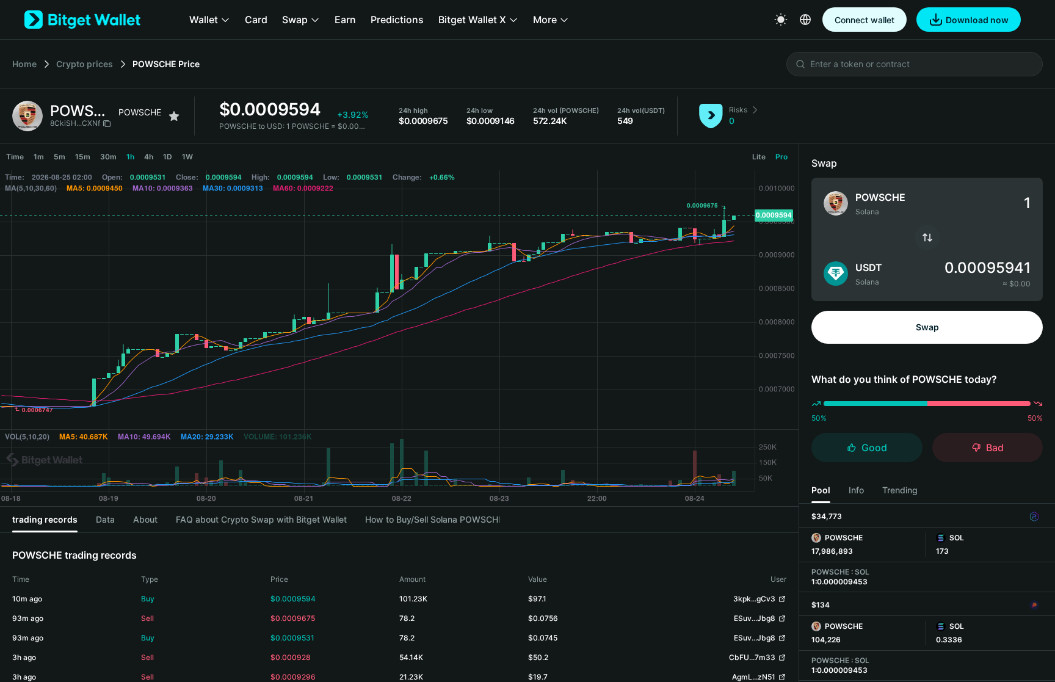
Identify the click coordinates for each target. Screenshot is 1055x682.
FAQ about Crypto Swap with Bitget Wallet (261, 519)
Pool (820, 490)
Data (105, 519)
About (145, 519)
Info (856, 490)
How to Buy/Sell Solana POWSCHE (432, 519)
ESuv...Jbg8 (754, 618)
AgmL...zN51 (753, 676)
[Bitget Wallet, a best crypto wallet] (82, 19)
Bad (995, 447)
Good (874, 447)
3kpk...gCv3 (754, 598)
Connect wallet (864, 20)
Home (24, 64)
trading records (45, 519)
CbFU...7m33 (752, 657)
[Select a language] (805, 19)
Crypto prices (84, 64)
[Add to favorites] (174, 116)
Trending (900, 490)
